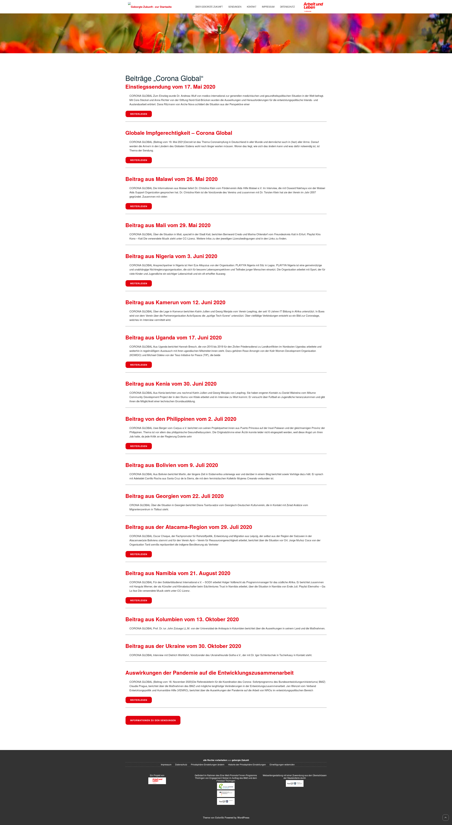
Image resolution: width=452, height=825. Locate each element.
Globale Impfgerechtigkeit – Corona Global (178, 132)
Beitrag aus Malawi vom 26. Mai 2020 (171, 179)
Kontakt (251, 6)
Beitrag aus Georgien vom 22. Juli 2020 (174, 496)
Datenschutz (287, 6)
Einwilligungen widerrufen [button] (282, 764)
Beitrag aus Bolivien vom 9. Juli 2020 (171, 465)
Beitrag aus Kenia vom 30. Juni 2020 (171, 383)
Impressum (268, 6)
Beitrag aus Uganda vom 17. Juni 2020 (173, 337)
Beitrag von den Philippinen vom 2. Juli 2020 (180, 418)
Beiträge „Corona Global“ (164, 78)
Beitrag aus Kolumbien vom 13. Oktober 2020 (182, 619)
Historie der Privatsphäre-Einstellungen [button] (247, 764)
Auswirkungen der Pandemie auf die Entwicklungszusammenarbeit (209, 672)
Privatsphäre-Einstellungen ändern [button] (207, 764)
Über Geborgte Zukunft (209, 6)
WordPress (243, 817)
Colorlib (219, 817)
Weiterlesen (138, 114)
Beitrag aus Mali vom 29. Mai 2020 (168, 225)
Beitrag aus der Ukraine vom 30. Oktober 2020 (183, 646)
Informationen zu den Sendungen (153, 720)
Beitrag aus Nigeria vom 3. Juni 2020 (171, 256)
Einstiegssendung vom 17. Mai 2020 (170, 86)
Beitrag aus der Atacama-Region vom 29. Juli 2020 (188, 526)
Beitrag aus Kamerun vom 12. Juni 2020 (175, 302)
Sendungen (234, 6)
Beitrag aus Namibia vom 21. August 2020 (177, 573)
